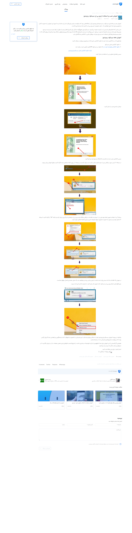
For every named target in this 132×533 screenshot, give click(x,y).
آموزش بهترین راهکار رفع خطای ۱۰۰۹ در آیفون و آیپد (110, 403)
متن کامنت (118, 430)
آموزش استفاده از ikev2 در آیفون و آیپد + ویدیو (82, 403)
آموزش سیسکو (98, 356)
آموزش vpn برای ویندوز (109, 356)
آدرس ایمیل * (90, 425)
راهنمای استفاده (74, 4)
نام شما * (119, 425)
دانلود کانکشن (17, 4)
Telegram (54, 365)
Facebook (41, 365)
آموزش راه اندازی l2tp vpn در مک (57, 403)
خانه (121, 13)
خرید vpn (82, 4)
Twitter (48, 365)
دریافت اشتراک (24, 38)
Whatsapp (62, 365)
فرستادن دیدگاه (46, 448)
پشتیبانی (65, 4)
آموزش (98, 19)
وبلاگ (117, 13)
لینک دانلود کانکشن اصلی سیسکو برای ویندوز (80, 51)
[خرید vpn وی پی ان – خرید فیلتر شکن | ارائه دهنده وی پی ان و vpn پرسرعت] (115, 4)
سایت (63, 425)
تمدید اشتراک (49, 4)
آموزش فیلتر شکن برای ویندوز (86, 356)
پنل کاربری (57, 4)
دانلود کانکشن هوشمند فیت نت (111, 47)
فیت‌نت (110, 371)
